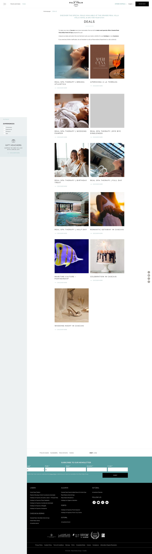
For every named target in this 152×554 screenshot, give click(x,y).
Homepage (47, 11)
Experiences (9, 129)
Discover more (15, 153)
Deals (24, 4)
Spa (7, 133)
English (130, 4)
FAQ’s (73, 545)
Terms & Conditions (58, 545)
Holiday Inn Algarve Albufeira (69, 500)
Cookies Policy (48, 545)
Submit (115, 475)
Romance (8, 131)
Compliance (96, 545)
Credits (85, 551)
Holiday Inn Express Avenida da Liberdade (41, 503)
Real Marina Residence (67, 498)
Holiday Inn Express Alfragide (38, 506)
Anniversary (9, 127)
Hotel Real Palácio (35, 492)
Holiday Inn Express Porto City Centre (71, 512)
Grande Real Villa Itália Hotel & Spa (39, 518)
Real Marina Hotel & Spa (67, 495)
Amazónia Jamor (34, 523)
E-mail (110, 466)
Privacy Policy (39, 545)
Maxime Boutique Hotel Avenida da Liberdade (42, 495)
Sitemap (67, 545)
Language (27, 466)
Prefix (47, 466)
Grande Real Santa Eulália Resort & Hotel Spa (73, 492)
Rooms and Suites (15, 4)
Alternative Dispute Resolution (108, 545)
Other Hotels (120, 4)
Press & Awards (44, 453)
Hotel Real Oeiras (35, 521)
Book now (142, 4)
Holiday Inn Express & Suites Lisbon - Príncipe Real (44, 498)
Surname (89, 466)
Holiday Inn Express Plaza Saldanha (39, 500)
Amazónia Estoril (65, 522)
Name (68, 466)
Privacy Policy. (52, 474)
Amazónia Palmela (97, 492)
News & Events (63, 453)
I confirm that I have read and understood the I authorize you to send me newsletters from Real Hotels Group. (58, 474)
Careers (71, 453)
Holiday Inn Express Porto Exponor (70, 510)
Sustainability (54, 453)
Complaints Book (80, 545)
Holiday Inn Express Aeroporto (38, 508)
